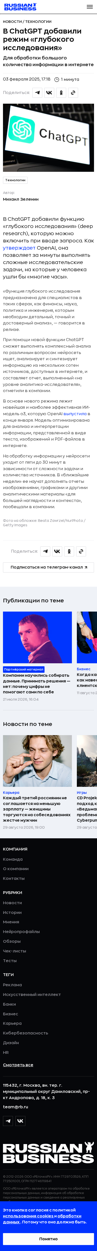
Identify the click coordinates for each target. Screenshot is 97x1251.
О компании (16, 869)
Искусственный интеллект (32, 995)
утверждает (19, 248)
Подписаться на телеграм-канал (47, 567)
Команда (13, 859)
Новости (13, 21)
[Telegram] (8, 1121)
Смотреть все (18, 1065)
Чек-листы (14, 951)
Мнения (11, 922)
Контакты (14, 879)
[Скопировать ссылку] (73, 93)
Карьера (12, 1024)
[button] (90, 6)
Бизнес (10, 1014)
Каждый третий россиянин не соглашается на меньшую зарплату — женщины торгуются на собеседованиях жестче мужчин (37, 809)
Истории (12, 913)
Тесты (10, 961)
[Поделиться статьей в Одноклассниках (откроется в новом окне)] (61, 93)
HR (6, 1053)
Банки (9, 1004)
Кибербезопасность (25, 1033)
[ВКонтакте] (20, 1121)
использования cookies (28, 1216)
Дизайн (11, 1043)
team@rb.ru (15, 1107)
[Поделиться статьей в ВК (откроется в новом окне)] (49, 93)
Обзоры (12, 941)
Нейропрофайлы (21, 932)
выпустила (75, 414)
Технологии (38, 21)
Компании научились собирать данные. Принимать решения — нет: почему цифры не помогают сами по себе (36, 683)
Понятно (48, 1239)
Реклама (12, 985)
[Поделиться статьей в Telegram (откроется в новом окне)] (37, 93)
